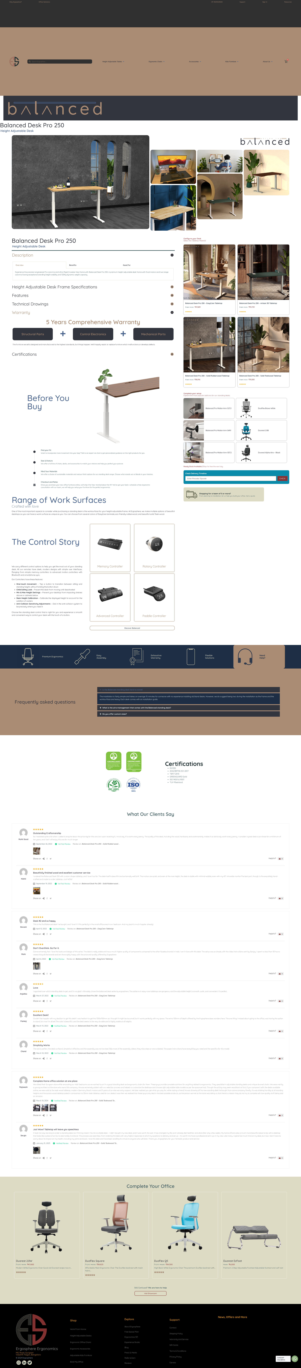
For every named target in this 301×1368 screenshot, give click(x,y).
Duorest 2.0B (263, 430)
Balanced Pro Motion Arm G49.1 (218, 430)
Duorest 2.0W (24, 1261)
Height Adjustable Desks (80, 1335)
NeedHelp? (262, 656)
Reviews (128, 1363)
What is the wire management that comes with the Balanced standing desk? (136, 708)
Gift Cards (174, 1345)
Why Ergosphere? (15, 2)
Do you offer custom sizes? (114, 714)
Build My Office (76, 1362)
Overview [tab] (19, 265)
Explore (129, 1319)
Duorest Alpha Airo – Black (269, 452)
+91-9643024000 (217, 2)
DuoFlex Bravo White (266, 408)
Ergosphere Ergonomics (37, 1348)
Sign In (264, 2)
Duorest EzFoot (232, 1261)
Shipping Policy (176, 1333)
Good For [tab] (127, 265)
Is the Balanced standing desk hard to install (122, 690)
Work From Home (78, 1329)
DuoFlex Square (95, 1261)
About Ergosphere (132, 1326)
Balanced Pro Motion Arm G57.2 (219, 452)
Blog (127, 1347)
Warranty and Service (179, 1339)
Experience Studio (132, 1342)
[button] (113, 61)
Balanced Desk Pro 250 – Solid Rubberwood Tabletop (207, 376)
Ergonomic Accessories (80, 1349)
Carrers (173, 1362)
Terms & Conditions (178, 1351)
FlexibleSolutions (209, 656)
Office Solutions (44, 2)
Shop (73, 1320)
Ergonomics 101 (131, 1337)
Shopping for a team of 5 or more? (215, 493)
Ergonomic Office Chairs (80, 1342)
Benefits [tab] (72, 265)
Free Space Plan (132, 1332)
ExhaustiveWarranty (156, 656)
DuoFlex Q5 (161, 1261)
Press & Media (131, 1352)
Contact (173, 1327)
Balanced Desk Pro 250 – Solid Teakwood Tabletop (260, 376)
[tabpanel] (93, 274)
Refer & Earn (130, 1358)
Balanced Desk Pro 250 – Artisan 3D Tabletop (258, 303)
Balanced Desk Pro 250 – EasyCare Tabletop (203, 303)
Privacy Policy (176, 1357)
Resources (288, 2)
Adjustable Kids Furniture (81, 1355)
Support (242, 2)
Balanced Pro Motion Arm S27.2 (218, 408)
